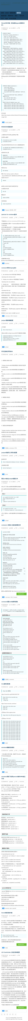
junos (6, 474)
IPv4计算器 (12, 18)
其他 (16, 15)
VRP (15, 210)
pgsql (10, 122)
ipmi (11, 908)
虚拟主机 (12, 13)
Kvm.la (8, 1017)
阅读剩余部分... (21, 343)
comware (7, 316)
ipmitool (7, 263)
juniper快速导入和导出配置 (9, 452)
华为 (16, 448)
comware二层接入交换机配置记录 (11, 525)
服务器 (19, 13)
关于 (2, 18)
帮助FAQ (10, 15)
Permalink (5, 29)
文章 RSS (8, 1019)
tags (6, 18)
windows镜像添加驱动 (7, 747)
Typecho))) (19, 1017)
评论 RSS (15, 1019)
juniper (7, 347)
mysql (6, 122)
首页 (2, 13)
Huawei (7, 210)
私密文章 (4, 15)
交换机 (7, 448)
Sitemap (20, 1019)
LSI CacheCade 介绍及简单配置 (10, 952)
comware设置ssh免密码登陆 (9, 601)
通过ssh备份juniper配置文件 (9, 478)
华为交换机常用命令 (7, 351)
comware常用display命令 (8, 268)
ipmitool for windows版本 (9, 214)
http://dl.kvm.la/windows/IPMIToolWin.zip (15, 221)
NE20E (11, 210)
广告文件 (21, 15)
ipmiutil (14, 908)
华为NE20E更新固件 (7, 127)
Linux (7, 13)
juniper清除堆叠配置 (7, 320)
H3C (12, 316)
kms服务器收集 (5, 684)
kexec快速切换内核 (6, 912)
